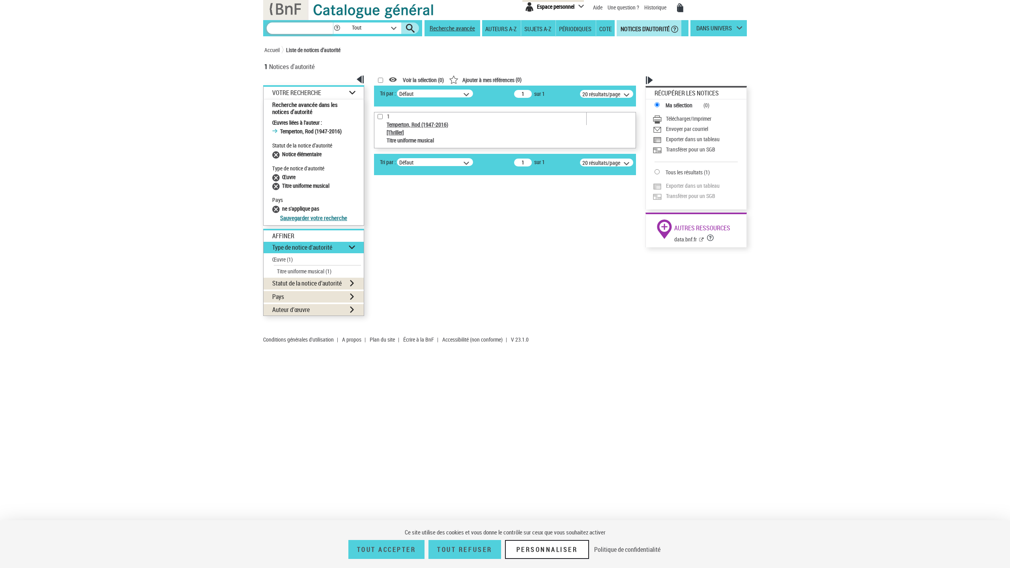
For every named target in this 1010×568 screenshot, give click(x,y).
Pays (278, 296)
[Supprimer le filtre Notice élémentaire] (277, 154)
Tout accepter (386, 549)
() (492, 79)
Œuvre (282, 259)
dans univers (714, 30)
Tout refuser (464, 549)
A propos (351, 339)
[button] (336, 28)
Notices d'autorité (644, 28)
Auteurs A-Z (500, 28)
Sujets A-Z (537, 28)
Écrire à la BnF (418, 339)
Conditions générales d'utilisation (298, 339)
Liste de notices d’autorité (313, 50)
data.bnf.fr (685, 239)
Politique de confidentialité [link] (627, 549)
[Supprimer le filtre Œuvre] (277, 177)
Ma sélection (679, 105)
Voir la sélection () (423, 80)
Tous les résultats (684, 172)
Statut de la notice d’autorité (307, 283)
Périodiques (575, 28)
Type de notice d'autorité (302, 247)
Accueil (272, 50)
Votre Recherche (296, 93)
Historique (656, 7)
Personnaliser (547, 549)
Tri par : (388, 93)
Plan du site (382, 339)
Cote (605, 28)
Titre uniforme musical (304, 271)
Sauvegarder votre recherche (313, 218)
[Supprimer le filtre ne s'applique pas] (277, 208)
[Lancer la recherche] (410, 28)
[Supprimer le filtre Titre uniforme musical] (277, 185)
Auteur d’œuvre (291, 309)
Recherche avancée (452, 28)
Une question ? (624, 7)
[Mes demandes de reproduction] (680, 8)
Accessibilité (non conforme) (472, 339)
